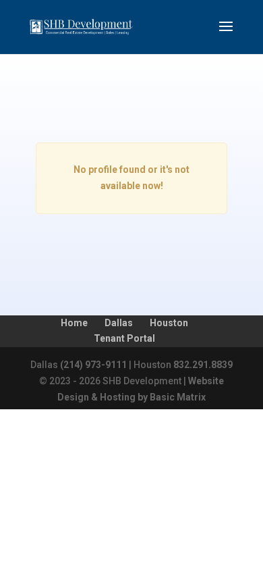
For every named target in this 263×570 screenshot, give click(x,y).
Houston (169, 322)
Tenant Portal (124, 338)
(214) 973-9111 (93, 364)
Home (74, 322)
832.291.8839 (203, 364)
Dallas (119, 322)
